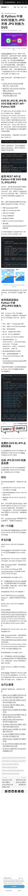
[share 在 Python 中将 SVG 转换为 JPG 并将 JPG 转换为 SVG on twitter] (6, 791)
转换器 (23, 453)
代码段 (20, 292)
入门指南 (5, 514)
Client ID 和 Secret (7, 148)
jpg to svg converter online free (10, 764)
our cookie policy (18, 883)
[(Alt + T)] (8, 7)
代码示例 (22, 191)
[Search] (26, 2)
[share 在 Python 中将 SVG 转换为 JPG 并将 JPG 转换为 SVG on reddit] (13, 791)
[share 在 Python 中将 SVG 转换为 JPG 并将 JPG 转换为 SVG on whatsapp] (19, 791)
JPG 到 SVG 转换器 (19, 656)
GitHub (20, 503)
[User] (22, 2)
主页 (2, 13)
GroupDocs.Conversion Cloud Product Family (13, 757)
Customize (8, 890)
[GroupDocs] (9, 2)
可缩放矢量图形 (6, 53)
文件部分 (18, 196)
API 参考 (5, 510)
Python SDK (5, 118)
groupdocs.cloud (10, 518)
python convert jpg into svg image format (12, 770)
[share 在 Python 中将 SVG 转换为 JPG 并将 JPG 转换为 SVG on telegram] (22, 791)
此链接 (7, 550)
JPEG (4, 60)
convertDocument (7, 571)
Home (3, 7)
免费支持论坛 (16, 530)
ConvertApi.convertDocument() (13, 226)
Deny (19, 890)
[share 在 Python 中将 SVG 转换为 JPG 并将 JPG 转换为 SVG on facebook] (16, 791)
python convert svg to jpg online (10, 773)
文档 (14, 503)
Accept (14, 886)
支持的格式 (12, 129)
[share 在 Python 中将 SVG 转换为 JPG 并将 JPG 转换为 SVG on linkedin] (9, 791)
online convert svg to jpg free (9, 767)
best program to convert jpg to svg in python (13, 761)
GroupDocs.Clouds (10, 13)
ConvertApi (9, 208)
